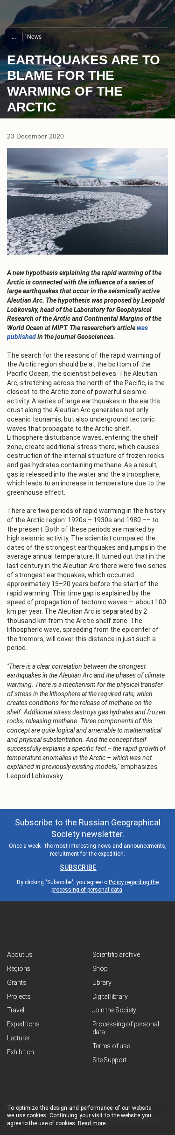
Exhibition (20, 1052)
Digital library (110, 996)
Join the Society (114, 1010)
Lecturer (18, 1038)
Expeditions (23, 1024)
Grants (16, 982)
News (34, 37)
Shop (100, 968)
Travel (15, 1010)
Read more (91, 1123)
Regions (18, 968)
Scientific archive (116, 954)
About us (20, 954)
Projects (19, 996)
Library (102, 982)
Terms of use (111, 1046)
